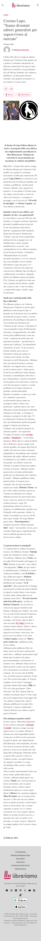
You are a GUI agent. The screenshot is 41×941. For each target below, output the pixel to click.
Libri (5, 15)
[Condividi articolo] (5, 89)
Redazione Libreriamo (21, 50)
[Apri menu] (37, 5)
